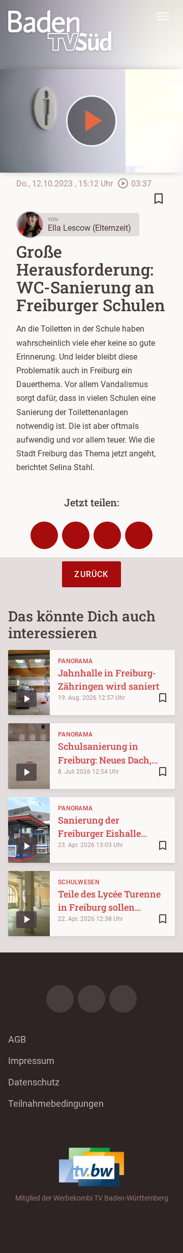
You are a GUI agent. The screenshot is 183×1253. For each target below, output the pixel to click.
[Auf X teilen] (75, 535)
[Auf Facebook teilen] (44, 535)
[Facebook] (60, 999)
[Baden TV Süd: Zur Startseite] (59, 30)
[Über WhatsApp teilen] (107, 535)
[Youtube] (123, 999)
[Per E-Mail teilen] (138, 535)
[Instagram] (91, 999)
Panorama (75, 661)
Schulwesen (79, 882)
